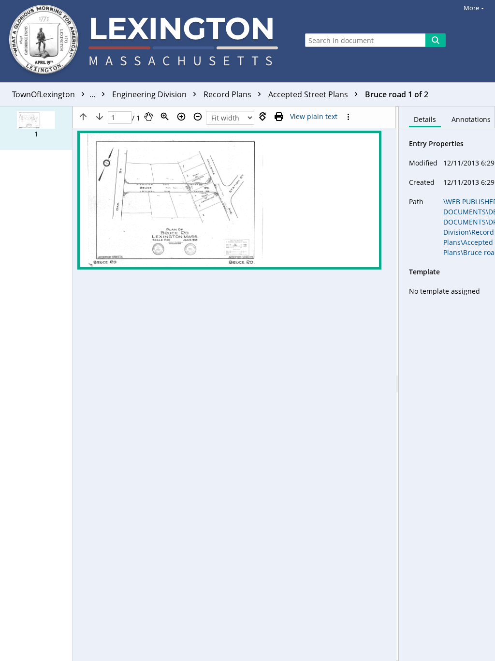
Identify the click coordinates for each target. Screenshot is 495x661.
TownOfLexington (54, 94)
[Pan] (148, 116)
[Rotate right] (262, 116)
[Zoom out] (197, 116)
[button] (36, 128)
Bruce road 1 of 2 (396, 94)
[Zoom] (165, 116)
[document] (447, 383)
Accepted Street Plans (309, 94)
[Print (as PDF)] (279, 116)
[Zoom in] (181, 116)
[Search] (435, 40)
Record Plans (228, 94)
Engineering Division (150, 94)
